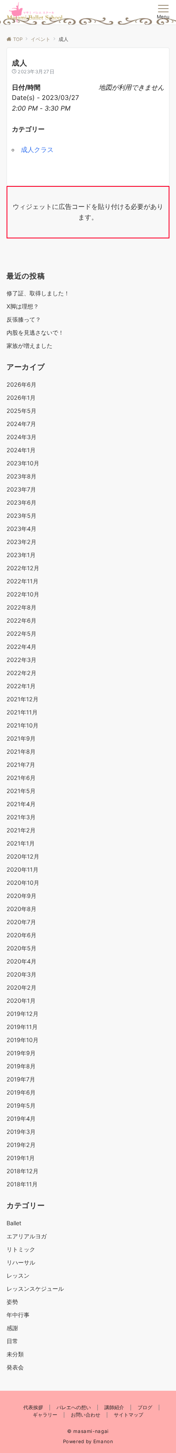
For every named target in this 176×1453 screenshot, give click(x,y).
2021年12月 (22, 699)
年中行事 (18, 1314)
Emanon (103, 1441)
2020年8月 (21, 908)
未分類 (15, 1354)
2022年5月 (21, 633)
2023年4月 (21, 528)
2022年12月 (23, 567)
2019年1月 (21, 1157)
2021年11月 (22, 712)
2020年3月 (21, 974)
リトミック (21, 1249)
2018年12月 (22, 1170)
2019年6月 (21, 1092)
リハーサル (21, 1262)
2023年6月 (21, 502)
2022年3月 (21, 659)
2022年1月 (21, 685)
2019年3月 (21, 1131)
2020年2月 (21, 987)
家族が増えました (29, 345)
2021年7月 (21, 764)
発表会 (15, 1367)
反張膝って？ (24, 319)
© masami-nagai (88, 1431)
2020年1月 (21, 1000)
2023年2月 (21, 541)
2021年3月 (21, 817)
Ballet (14, 1223)
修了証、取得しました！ (38, 293)
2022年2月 (21, 672)
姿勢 (12, 1301)
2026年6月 (21, 384)
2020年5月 (21, 948)
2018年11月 (22, 1184)
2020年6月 (21, 935)
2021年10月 (22, 725)
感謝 (12, 1327)
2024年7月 (21, 423)
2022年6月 (21, 620)
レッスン (18, 1275)
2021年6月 (21, 777)
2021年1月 (21, 843)
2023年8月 (21, 476)
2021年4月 (21, 803)
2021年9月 (21, 738)
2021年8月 (21, 751)
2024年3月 (21, 436)
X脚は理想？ (23, 306)
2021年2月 (21, 830)
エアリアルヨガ (27, 1236)
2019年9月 (21, 1053)
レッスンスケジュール (35, 1288)
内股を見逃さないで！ (35, 332)
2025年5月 (21, 410)
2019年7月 (21, 1079)
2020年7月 (21, 921)
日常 (12, 1340)
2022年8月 (21, 607)
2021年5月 (21, 790)
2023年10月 (23, 463)
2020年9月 (21, 895)
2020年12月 (23, 856)
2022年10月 (23, 594)
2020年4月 (21, 961)
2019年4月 (21, 1118)
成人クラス (37, 149)
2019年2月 (21, 1144)
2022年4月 (21, 646)
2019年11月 (22, 1026)
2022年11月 (22, 581)
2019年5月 (21, 1105)
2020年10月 (23, 882)
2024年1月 (21, 450)
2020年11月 (22, 869)
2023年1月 (21, 554)
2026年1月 (21, 397)
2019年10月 (22, 1039)
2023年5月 (21, 515)
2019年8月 (21, 1066)
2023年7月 (21, 489)
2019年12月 (22, 1013)
